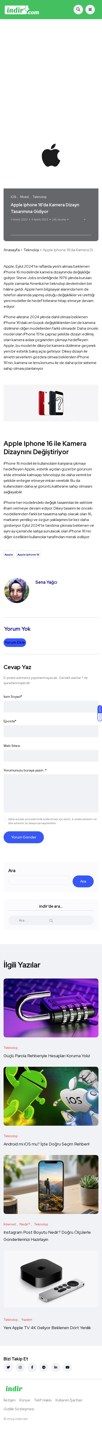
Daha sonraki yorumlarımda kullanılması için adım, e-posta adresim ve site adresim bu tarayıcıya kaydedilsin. (52, 821)
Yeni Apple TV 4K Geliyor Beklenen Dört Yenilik (47, 1328)
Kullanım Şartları (69, 1400)
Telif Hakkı (43, 1400)
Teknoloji (31, 249)
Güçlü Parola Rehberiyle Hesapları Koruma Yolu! (47, 1056)
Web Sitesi (12, 746)
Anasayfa (12, 249)
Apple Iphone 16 (38, 228)
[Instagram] (20, 1367)
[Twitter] (8, 1367)
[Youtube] (67, 1367)
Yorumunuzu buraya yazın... (25, 770)
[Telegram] (44, 1367)
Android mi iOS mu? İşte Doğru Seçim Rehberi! (46, 1144)
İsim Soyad (13, 696)
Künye (24, 1400)
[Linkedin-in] (55, 1367)
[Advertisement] (51, 72)
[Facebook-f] (32, 1367)
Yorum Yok (76, 219)
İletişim (10, 1400)
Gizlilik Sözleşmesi (19, 1408)
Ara (11, 870)
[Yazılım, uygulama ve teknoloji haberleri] (22, 9)
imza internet (17, 1419)
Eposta (10, 721)
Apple (17, 228)
